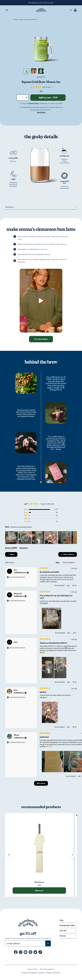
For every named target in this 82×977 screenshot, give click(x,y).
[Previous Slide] (9, 854)
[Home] (41, 10)
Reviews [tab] (11, 548)
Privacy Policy (33, 969)
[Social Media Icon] (16, 952)
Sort (58, 562)
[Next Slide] (75, 537)
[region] (41, 537)
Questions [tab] (24, 548)
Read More (41, 112)
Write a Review (70, 555)
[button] (41, 87)
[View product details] (39, 847)
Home (16, 19)
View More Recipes (41, 339)
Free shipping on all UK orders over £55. (41, 3)
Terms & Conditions (47, 969)
